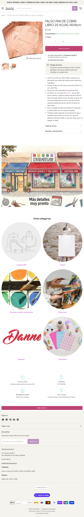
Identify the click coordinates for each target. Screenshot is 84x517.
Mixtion (68, 93)
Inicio (3, 15)
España (41, 487)
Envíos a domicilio (34, 509)
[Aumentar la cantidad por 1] (63, 41)
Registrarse (33, 441)
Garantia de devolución (48, 509)
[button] (5, 66)
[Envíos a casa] (22, 380)
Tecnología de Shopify (42, 513)
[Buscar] (75, 8)
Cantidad (48, 37)
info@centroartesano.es (9, 463)
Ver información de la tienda (55, 60)
